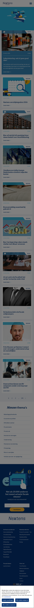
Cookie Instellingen (8, 600)
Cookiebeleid (7, 596)
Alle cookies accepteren (9, 605)
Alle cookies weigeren (22, 600)
